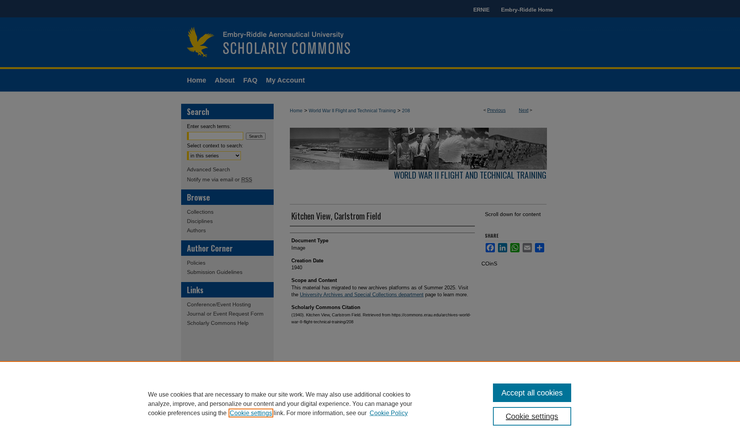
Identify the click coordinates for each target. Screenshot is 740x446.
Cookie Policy (389, 413)
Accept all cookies (532, 393)
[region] (370, 403)
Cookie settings (251, 413)
